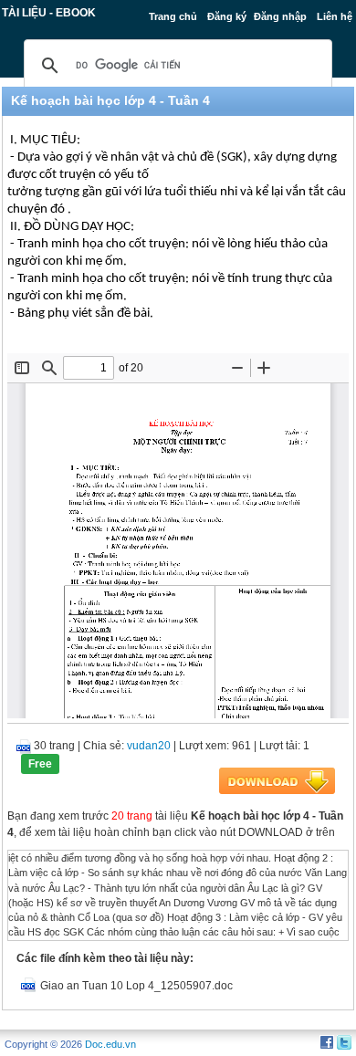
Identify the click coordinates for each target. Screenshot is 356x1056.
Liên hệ (334, 16)
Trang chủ (173, 16)
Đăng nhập (280, 16)
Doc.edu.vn (110, 1044)
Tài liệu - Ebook (49, 12)
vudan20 (149, 745)
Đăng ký (226, 16)
